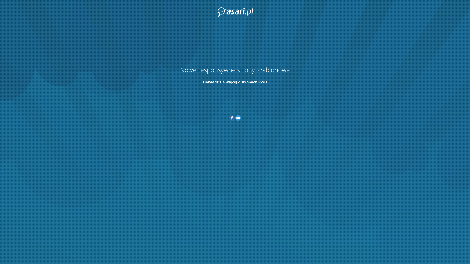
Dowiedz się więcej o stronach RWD (235, 82)
